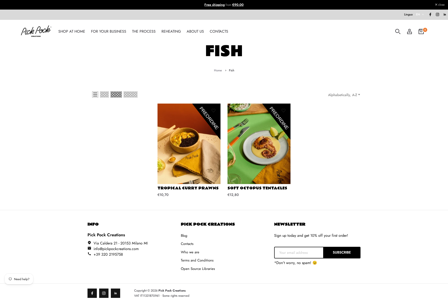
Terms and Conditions (197, 260)
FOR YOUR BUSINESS (108, 31)
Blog (184, 235)
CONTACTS (219, 31)
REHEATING (171, 31)
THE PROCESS (144, 31)
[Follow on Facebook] (430, 14)
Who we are (190, 252)
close (9, 4)
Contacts (187, 243)
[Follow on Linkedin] (444, 14)
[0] (421, 31)
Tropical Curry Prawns (188, 188)
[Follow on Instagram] (437, 14)
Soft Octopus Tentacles (257, 188)
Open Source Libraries (198, 268)
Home (218, 70)
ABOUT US (195, 31)
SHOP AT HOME (71, 31)
